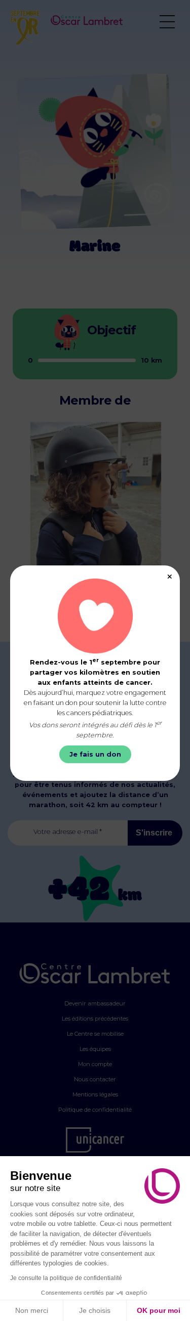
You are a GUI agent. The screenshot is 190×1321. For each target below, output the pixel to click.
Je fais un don (95, 754)
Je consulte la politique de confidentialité (66, 1278)
